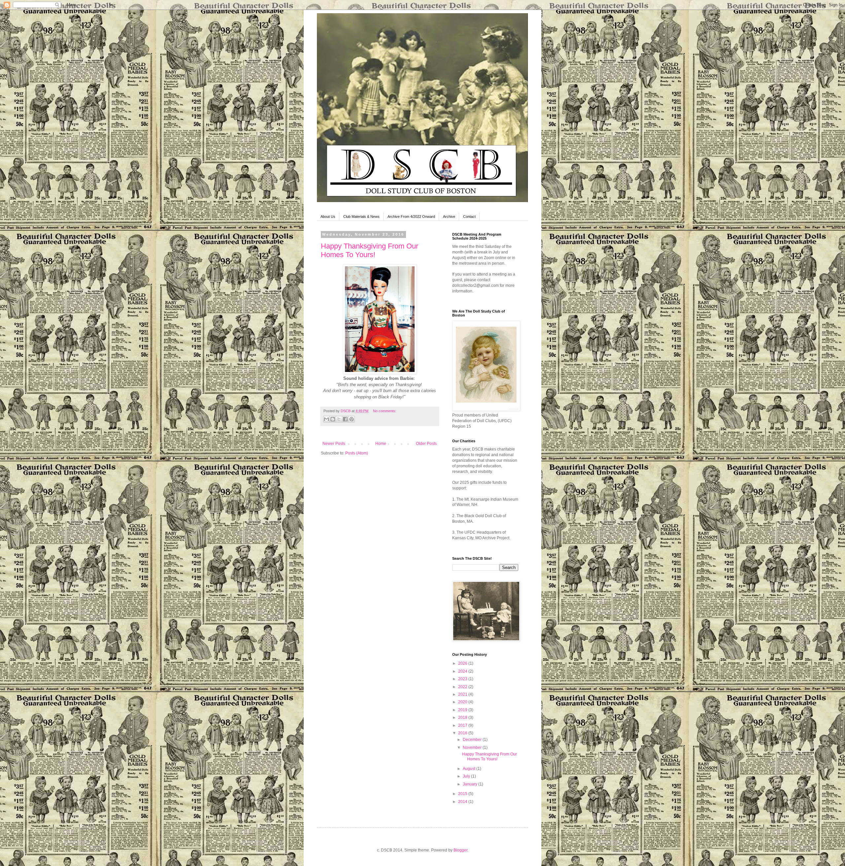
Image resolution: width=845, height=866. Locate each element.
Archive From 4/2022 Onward (411, 216)
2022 (463, 686)
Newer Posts (333, 443)
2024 (463, 671)
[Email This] (326, 419)
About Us (328, 216)
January (470, 784)
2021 (463, 694)
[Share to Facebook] (345, 419)
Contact (469, 216)
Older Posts (426, 443)
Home (380, 443)
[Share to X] (339, 419)
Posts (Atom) (356, 453)
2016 (463, 733)
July (467, 776)
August (469, 768)
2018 (463, 717)
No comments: (384, 411)
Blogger (460, 850)
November (473, 747)
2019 (463, 710)
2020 (463, 702)
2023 (463, 679)
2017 (463, 725)
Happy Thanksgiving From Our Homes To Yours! (369, 250)
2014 (463, 801)
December (473, 739)
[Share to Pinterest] (351, 419)
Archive (449, 216)
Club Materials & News (361, 216)
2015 (463, 793)
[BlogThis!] (332, 419)
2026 (463, 663)
